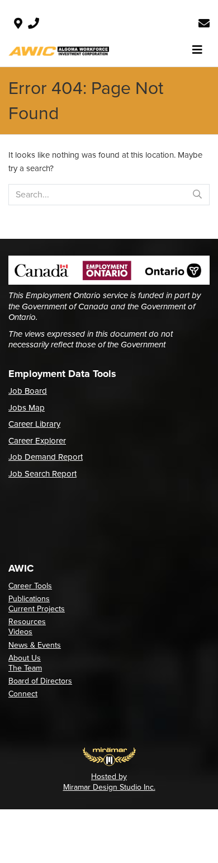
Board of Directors (40, 681)
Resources (27, 622)
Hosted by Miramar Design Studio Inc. (109, 782)
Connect (22, 694)
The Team (25, 668)
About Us (24, 658)
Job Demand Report (45, 457)
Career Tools (30, 586)
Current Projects (36, 609)
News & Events (34, 645)
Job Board (27, 391)
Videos (20, 632)
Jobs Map (26, 408)
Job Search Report (42, 474)
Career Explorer (37, 441)
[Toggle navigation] (197, 49)
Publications (29, 599)
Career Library (34, 424)
